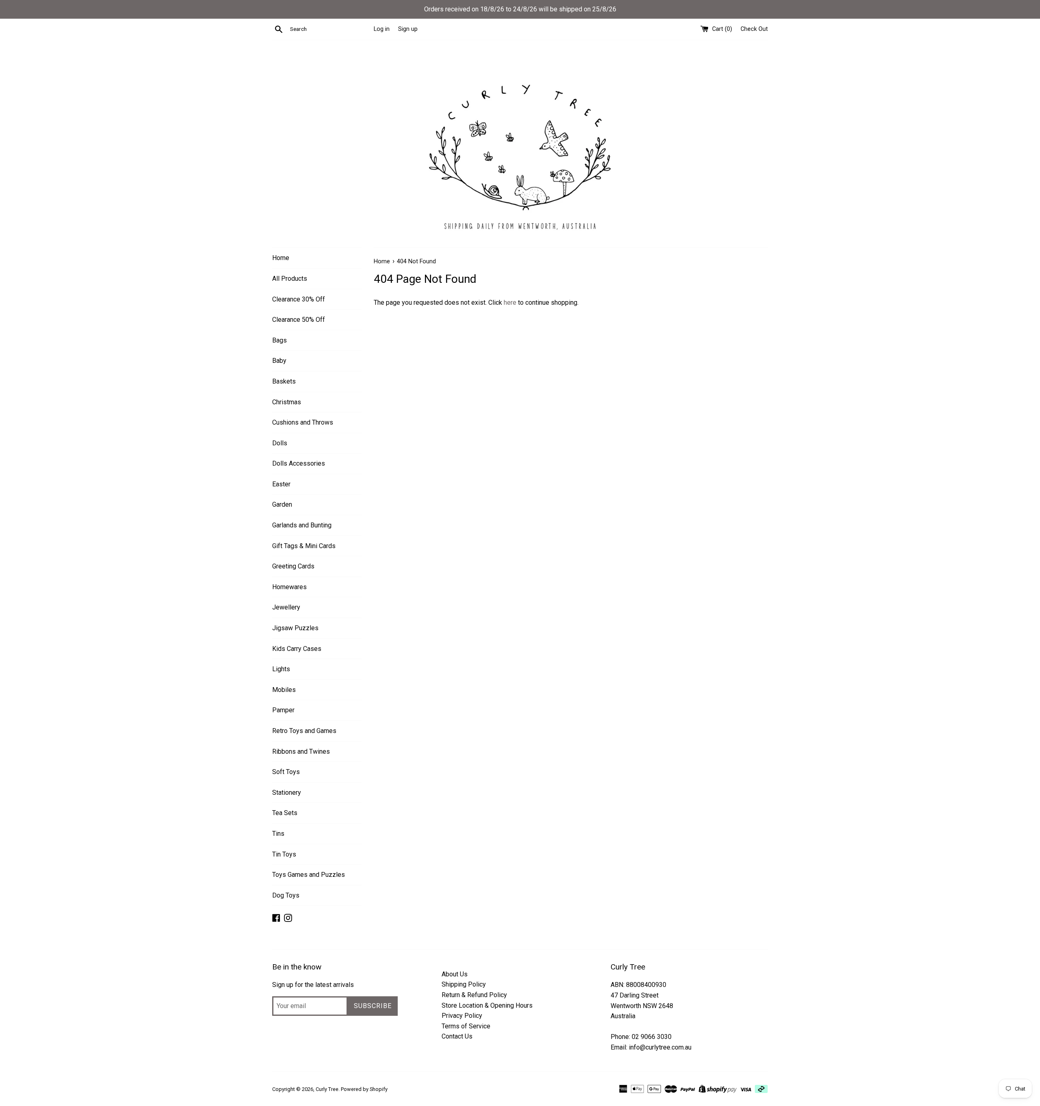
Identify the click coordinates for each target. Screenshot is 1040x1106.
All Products (289, 278)
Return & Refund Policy (474, 995)
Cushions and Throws (302, 422)
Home (280, 258)
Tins (278, 833)
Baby (279, 360)
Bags (279, 340)
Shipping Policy (464, 984)
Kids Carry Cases (296, 649)
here (510, 302)
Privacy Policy (462, 1015)
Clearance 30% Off (298, 299)
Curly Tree (327, 1089)
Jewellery (286, 607)
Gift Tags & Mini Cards (304, 546)
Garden (282, 504)
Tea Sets (284, 813)
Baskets (284, 381)
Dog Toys (285, 895)
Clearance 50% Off (298, 319)
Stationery (286, 792)
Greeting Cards (293, 566)
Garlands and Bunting (302, 525)
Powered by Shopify (364, 1089)
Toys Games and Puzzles (308, 874)
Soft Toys (286, 772)
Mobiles (284, 690)
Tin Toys (284, 854)
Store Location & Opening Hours (487, 1005)
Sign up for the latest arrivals (313, 985)
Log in (382, 29)
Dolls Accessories (298, 463)
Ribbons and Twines (301, 751)
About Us (455, 974)
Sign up (408, 29)
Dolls (279, 443)
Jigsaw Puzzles (295, 628)
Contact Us (457, 1036)
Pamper (283, 710)
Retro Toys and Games (304, 731)
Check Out (754, 29)
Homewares (289, 587)
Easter (281, 484)
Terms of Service (466, 1026)
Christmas (286, 402)
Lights (281, 669)
